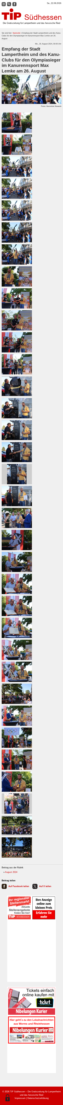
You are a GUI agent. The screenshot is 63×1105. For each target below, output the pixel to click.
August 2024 (11, 872)
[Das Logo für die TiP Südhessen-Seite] (31, 14)
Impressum (20, 1098)
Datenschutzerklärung (38, 1098)
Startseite (16, 33)
